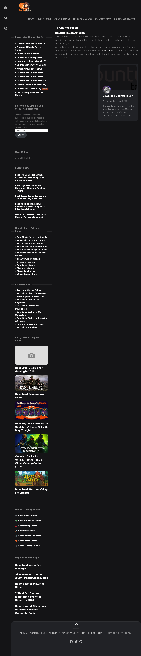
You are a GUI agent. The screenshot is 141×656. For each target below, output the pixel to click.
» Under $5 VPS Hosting (27, 54)
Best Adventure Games (30, 520)
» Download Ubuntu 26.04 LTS (30, 43)
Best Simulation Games (29, 535)
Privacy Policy (95, 633)
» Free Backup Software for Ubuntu (29, 93)
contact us (110, 50)
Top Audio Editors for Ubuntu (31, 240)
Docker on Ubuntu (26, 262)
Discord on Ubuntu (26, 271)
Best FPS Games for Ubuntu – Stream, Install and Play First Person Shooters (29, 177)
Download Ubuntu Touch (117, 95)
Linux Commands (82, 19)
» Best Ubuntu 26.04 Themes (30, 76)
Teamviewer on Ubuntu (28, 259)
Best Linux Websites (27, 327)
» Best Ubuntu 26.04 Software (30, 80)
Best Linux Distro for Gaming (31, 293)
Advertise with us (67, 633)
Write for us (82, 633)
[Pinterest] (5, 28)
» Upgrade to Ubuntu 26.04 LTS (30, 61)
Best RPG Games (26, 530)
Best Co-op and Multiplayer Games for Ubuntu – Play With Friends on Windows (30, 206)
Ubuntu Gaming (62, 19)
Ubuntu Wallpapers (124, 19)
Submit (21, 135)
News (31, 19)
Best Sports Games (28, 540)
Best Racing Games (27, 525)
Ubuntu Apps (44, 19)
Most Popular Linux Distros (30, 296)
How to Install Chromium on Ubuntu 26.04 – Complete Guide (30, 609)
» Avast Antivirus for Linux (28, 69)
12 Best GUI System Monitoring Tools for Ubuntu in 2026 (28, 597)
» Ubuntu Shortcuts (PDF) (31, 88)
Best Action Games (27, 515)
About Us (24, 633)
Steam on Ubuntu (25, 268)
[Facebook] (5, 8)
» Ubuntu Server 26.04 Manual (30, 65)
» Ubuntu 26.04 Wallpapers (28, 58)
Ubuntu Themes (102, 19)
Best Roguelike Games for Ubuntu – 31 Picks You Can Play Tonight (30, 188)
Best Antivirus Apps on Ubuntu (32, 249)
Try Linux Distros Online (29, 290)
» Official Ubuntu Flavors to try (30, 84)
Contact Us (35, 633)
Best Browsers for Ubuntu (30, 243)
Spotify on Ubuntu (26, 265)
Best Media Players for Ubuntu (32, 237)
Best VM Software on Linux (30, 324)
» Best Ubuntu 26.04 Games (29, 72)
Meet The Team (49, 633)
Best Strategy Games (29, 545)
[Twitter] (5, 18)
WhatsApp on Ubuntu (27, 274)
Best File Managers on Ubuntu (32, 246)
